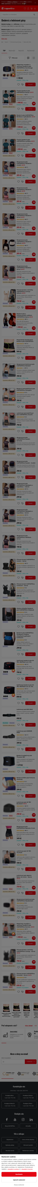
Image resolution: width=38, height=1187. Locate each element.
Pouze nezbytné (19, 1184)
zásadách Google (26, 1169)
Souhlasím (19, 1174)
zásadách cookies (13, 1169)
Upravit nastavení (19, 1180)
